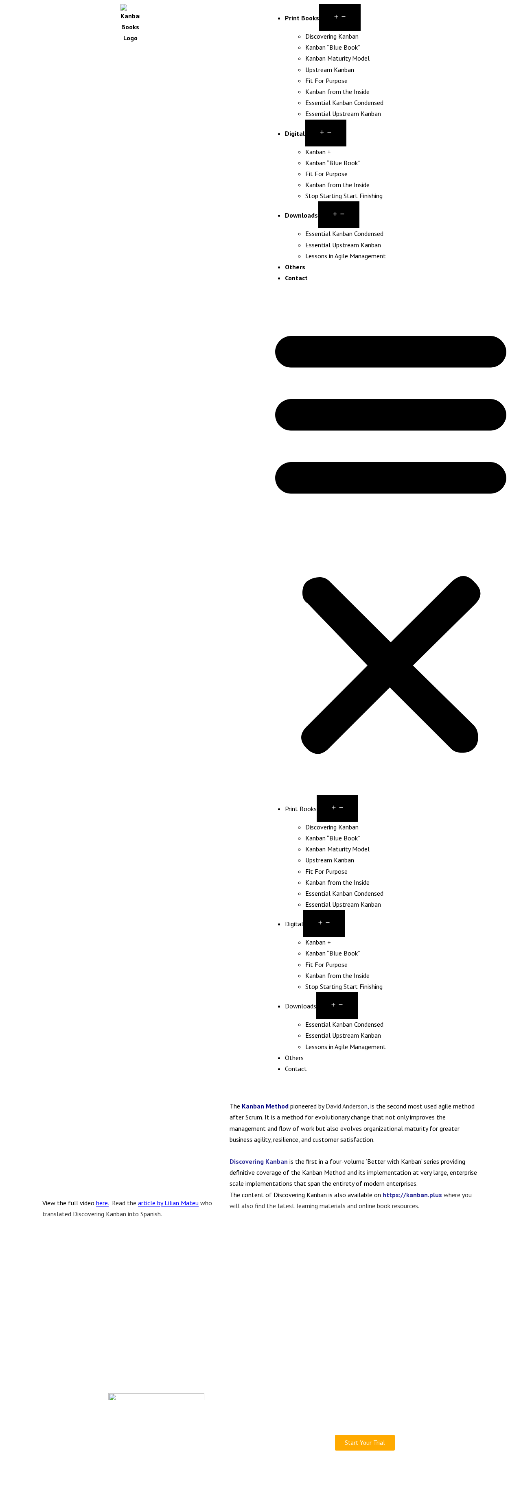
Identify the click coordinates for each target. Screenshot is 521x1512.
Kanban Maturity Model (337, 58)
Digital (295, 133)
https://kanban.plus (413, 1195)
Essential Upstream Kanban (343, 113)
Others (295, 267)
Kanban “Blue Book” (332, 47)
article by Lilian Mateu (168, 1203)
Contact (296, 278)
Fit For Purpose (326, 80)
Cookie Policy (351, 1479)
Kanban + (318, 152)
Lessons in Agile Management (345, 256)
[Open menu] (340, 17)
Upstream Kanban (329, 69)
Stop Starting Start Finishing (344, 196)
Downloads (301, 215)
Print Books (302, 18)
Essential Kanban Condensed (344, 102)
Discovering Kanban (332, 36)
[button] (391, 539)
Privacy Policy (309, 1479)
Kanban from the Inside (337, 91)
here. (102, 1203)
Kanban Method (265, 1106)
